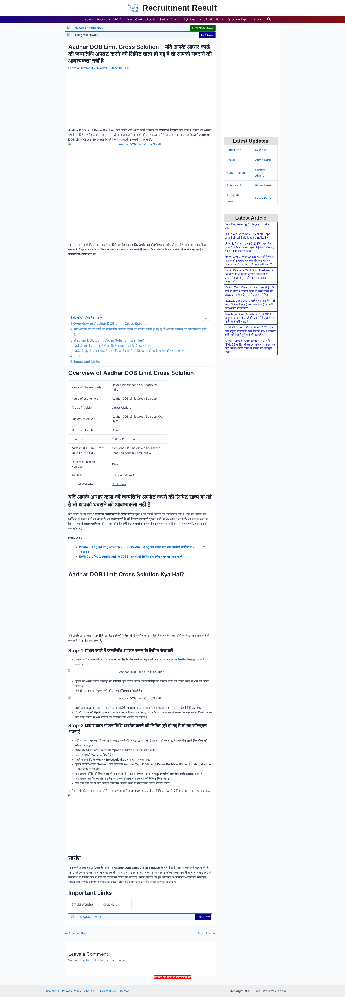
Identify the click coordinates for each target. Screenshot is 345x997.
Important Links (87, 361)
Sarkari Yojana (236, 172)
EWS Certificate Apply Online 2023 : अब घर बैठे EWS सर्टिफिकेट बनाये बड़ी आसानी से (130, 556)
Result (231, 160)
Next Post (206, 933)
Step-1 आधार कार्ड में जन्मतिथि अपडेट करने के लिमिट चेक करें (115, 345)
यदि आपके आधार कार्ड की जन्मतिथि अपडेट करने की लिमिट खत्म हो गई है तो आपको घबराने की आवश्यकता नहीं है (140, 332)
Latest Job (234, 150)
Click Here (119, 484)
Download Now (202, 28)
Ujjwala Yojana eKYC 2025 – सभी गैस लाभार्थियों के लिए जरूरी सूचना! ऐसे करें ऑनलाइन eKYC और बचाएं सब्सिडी (250, 247)
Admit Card (263, 160)
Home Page (263, 198)
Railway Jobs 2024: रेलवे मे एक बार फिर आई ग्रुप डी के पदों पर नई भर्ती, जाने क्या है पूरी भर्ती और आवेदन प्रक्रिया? (250, 304)
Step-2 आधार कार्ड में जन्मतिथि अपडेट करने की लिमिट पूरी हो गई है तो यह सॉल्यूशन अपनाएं (132, 351)
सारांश (77, 356)
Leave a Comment (80, 68)
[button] (269, 19)
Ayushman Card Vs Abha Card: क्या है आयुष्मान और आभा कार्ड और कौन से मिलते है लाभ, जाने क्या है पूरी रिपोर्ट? (250, 318)
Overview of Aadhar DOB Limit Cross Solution (111, 323)
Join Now (206, 35)
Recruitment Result (179, 7)
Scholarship (235, 185)
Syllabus (260, 150)
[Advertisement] (172, 988)
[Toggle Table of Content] (204, 318)
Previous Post (76, 933)
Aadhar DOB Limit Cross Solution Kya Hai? (109, 340)
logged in (92, 960)
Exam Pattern (264, 185)
